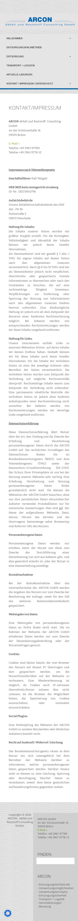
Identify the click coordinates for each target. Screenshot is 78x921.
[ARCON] (39, 29)
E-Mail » (14, 143)
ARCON (12, 818)
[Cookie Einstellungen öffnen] (7, 916)
